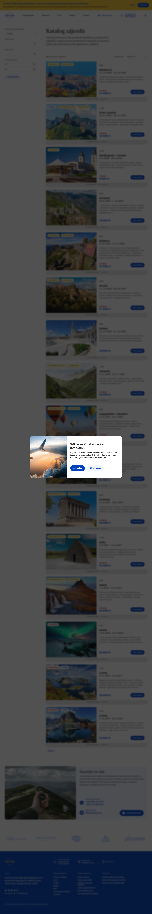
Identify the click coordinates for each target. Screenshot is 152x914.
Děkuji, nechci (95, 468)
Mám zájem (77, 468)
